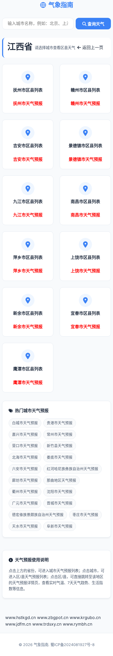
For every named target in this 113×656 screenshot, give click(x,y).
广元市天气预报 (25, 503)
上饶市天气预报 (85, 270)
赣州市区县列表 (85, 90)
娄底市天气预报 (60, 457)
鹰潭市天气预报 (28, 382)
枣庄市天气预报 (85, 515)
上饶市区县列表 (85, 257)
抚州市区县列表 (28, 90)
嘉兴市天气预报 (25, 434)
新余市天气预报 (28, 326)
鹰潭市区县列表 (28, 368)
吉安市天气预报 (28, 159)
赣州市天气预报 (85, 103)
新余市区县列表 (28, 313)
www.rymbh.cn (77, 624)
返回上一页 (92, 47)
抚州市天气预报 (28, 103)
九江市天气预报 (28, 214)
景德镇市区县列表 (85, 145)
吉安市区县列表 (28, 145)
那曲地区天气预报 (61, 480)
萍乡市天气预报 (28, 270)
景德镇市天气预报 (85, 159)
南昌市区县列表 (85, 201)
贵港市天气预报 (60, 423)
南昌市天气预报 (85, 214)
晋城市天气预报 (60, 503)
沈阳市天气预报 (60, 491)
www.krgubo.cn (85, 617)
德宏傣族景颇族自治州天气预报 (38, 515)
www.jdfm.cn (18, 624)
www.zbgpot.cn (52, 617)
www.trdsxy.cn (46, 624)
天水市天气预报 (25, 526)
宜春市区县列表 (85, 313)
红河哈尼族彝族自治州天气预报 (72, 469)
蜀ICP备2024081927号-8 (72, 644)
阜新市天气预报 (60, 526)
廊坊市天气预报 (25, 480)
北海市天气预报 (25, 457)
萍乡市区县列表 (28, 257)
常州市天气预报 (60, 434)
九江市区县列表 (28, 201)
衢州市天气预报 (25, 491)
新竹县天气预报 (60, 446)
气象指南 (60, 5)
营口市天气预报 (25, 446)
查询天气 (95, 24)
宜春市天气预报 (85, 326)
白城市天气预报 (25, 423)
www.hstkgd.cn (20, 617)
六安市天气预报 (25, 469)
